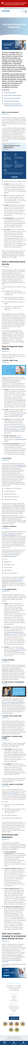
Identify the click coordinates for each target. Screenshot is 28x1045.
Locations (14, 997)
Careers (22, 8)
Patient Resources (14, 1006)
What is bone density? (10, 92)
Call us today (5, 964)
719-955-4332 (16, 988)
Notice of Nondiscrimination (14, 1037)
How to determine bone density (12, 95)
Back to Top (23, 1043)
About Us (14, 996)
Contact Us (14, 1018)
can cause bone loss (17, 772)
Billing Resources (7, 8)
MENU (26, 12)
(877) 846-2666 (19, 4)
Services (14, 999)
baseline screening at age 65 (10, 792)
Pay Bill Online (14, 1009)
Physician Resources (16, 8)
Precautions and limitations (11, 101)
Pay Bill (5, 1043)
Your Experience (14, 1000)
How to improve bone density (12, 98)
